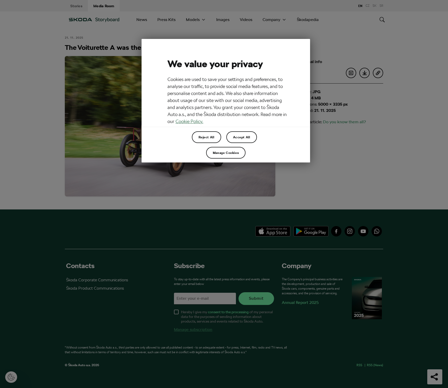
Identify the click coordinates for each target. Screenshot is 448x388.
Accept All (241, 137)
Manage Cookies (226, 153)
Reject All (206, 137)
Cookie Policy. (189, 121)
